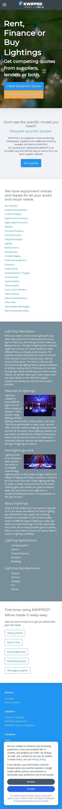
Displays (9, 226)
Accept (31, 788)
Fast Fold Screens (13, 235)
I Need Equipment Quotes (24, 86)
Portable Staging (12, 256)
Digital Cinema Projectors (16, 218)
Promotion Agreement (16, 721)
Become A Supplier (14, 717)
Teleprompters (12, 285)
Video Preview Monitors (16, 298)
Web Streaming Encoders (17, 310)
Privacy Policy (39, 759)
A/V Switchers (11, 205)
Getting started (15, 632)
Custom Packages (13, 214)
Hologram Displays (13, 239)
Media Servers (12, 247)
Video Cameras (12, 293)
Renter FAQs (13, 642)
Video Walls (10, 302)
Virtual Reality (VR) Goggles (17, 306)
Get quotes (31, 163)
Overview (9, 698)
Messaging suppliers (17, 670)
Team (7, 740)
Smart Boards (11, 268)
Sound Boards (11, 277)
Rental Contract (13, 702)
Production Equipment (15, 260)
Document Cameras (14, 231)
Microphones (11, 252)
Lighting (8, 243)
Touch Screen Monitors (16, 289)
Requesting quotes (16, 661)
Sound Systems (12, 281)
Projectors (10, 264)
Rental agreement (16, 651)
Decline (31, 781)
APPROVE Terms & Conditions (20, 725)
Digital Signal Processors (16, 222)
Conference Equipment (16, 210)
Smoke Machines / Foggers (17, 273)
